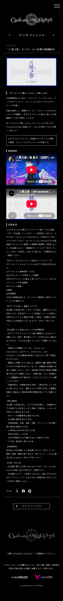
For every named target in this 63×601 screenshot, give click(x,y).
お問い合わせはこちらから (19, 553)
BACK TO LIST (32, 506)
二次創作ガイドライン (45, 553)
